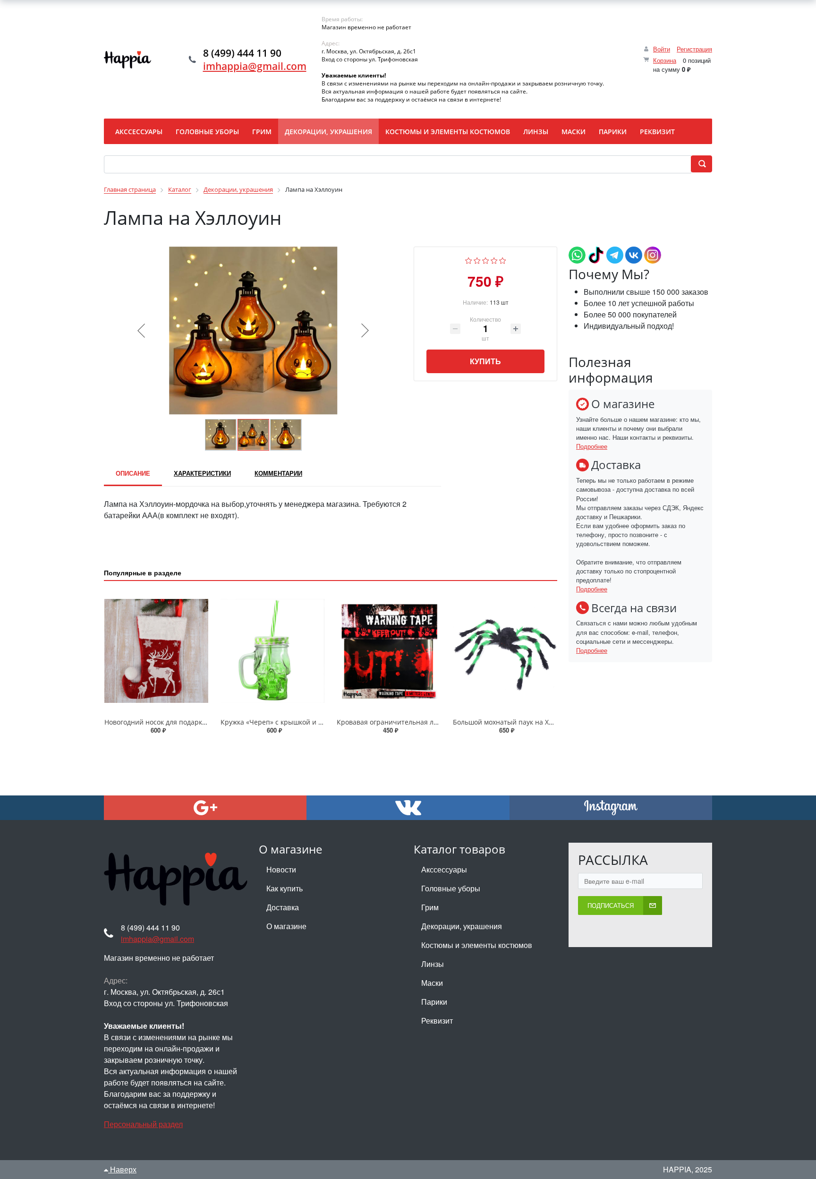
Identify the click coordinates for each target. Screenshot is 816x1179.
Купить (485, 361)
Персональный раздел (143, 1124)
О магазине (286, 926)
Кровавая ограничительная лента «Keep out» (411, 722)
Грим (430, 907)
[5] (502, 259)
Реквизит (437, 1020)
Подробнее (591, 446)
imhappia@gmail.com (254, 66)
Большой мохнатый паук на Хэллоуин (514, 722)
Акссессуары (444, 869)
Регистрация (694, 48)
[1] (468, 259)
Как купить (284, 888)
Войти (661, 48)
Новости (281, 869)
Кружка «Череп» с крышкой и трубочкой (286, 722)
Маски (432, 982)
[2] (477, 259)
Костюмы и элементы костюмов (476, 945)
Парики (434, 1001)
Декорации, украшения (461, 926)
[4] (494, 259)
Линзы (432, 963)
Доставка (282, 907)
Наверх (122, 1169)
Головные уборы (450, 888)
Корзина (664, 60)
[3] (485, 259)
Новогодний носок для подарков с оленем (172, 722)
